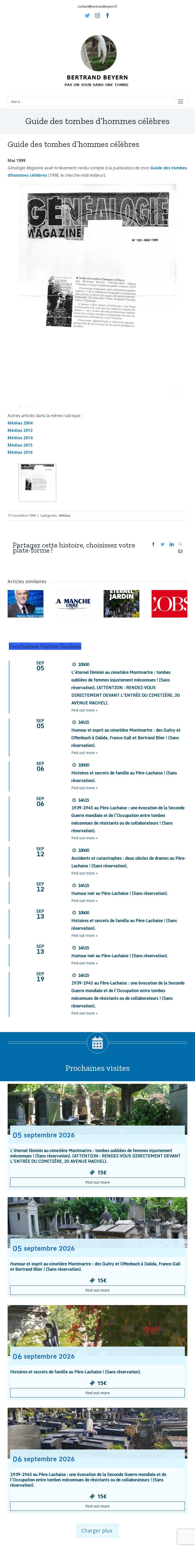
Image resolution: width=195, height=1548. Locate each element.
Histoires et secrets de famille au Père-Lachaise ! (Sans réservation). (75, 1371)
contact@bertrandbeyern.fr (97, 6)
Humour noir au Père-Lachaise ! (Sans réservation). (119, 893)
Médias (65, 515)
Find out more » (84, 710)
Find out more (97, 1182)
